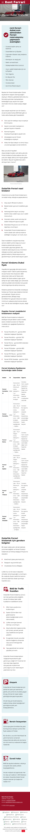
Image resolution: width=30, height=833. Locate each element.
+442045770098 (10, 800)
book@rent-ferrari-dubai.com (14, 802)
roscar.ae (11, 805)
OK (23, 831)
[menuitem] (6, 812)
